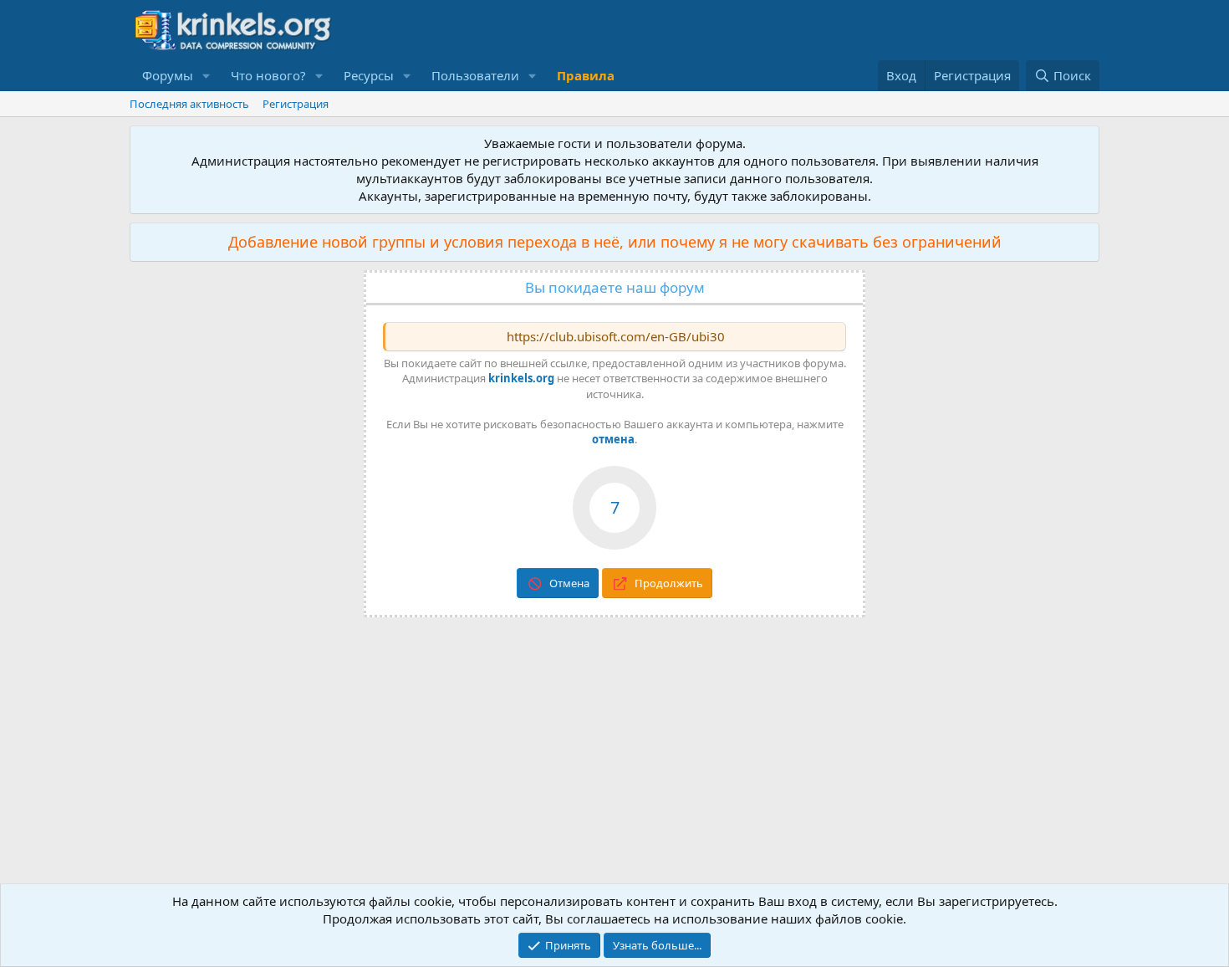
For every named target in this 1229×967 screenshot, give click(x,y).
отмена (613, 439)
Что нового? (268, 75)
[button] (206, 75)
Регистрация (296, 103)
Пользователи (475, 75)
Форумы (167, 75)
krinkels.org (521, 378)
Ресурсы (369, 75)
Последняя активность (189, 103)
